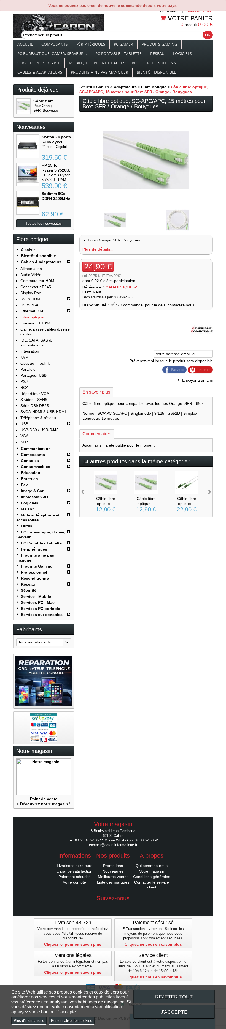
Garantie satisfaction (74, 871)
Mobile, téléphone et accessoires (104, 62)
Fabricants (29, 629)
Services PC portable (38, 62)
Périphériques (90, 44)
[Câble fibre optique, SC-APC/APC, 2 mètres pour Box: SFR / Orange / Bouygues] (146, 483)
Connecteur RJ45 (35, 287)
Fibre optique (32, 317)
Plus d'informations (29, 1021)
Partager (177, 370)
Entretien (29, 479)
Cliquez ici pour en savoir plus (72, 944)
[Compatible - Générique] (202, 339)
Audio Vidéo (30, 275)
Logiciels (182, 53)
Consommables (35, 466)
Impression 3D (34, 497)
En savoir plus (96, 392)
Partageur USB (33, 375)
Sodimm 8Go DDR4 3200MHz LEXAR (56, 198)
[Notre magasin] (43, 776)
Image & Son (33, 491)
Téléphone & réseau (38, 418)
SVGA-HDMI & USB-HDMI (43, 411)
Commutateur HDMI (37, 281)
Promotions (113, 865)
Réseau (157, 53)
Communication (36, 448)
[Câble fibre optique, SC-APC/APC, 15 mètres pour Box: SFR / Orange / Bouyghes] (115, 220)
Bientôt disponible (156, 72)
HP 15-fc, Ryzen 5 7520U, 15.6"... (56, 170)
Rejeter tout (174, 997)
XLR (24, 442)
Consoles (30, 460)
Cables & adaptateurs (39, 72)
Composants (54, 44)
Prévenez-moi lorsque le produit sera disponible (171, 361)
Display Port (30, 293)
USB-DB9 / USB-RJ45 (39, 430)
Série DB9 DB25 (34, 405)
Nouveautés (30, 127)
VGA (24, 436)
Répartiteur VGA (34, 393)
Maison (28, 509)
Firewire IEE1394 (35, 323)
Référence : (93, 287)
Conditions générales (151, 876)
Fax (24, 485)
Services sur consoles (42, 614)
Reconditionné (163, 62)
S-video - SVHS (33, 399)
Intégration (29, 351)
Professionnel (34, 572)
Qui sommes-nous (152, 865)
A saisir (28, 249)
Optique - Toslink (35, 363)
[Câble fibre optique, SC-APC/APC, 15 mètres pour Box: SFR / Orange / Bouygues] (23, 106)
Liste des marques (113, 882)
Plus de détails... (98, 249)
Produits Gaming (159, 44)
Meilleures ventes (113, 876)
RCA (24, 387)
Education (30, 473)
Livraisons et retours (74, 865)
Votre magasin (151, 871)
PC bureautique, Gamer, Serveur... (52, 53)
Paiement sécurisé (74, 876)
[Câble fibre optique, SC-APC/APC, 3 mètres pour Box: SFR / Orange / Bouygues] (106, 483)
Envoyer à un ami (197, 380)
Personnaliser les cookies (71, 1021)
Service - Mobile (36, 596)
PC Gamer (123, 44)
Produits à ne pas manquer (99, 72)
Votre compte (74, 882)
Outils (26, 526)
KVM (24, 357)
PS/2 (24, 381)
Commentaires (96, 433)
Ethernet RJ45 (32, 311)
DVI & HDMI (30, 299)
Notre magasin (34, 751)
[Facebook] (113, 906)
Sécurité (28, 590)
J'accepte (174, 1012)
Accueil (25, 44)
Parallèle (28, 369)
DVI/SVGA (29, 305)
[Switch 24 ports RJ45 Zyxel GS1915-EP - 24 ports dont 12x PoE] (27, 146)
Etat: (86, 292)
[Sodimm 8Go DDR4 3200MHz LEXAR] (27, 203)
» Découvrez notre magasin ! (44, 804)
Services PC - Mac (38, 602)
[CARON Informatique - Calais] (58, 27)
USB (24, 424)
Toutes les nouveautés (44, 223)
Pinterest (203, 370)
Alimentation (31, 268)
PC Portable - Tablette (118, 53)
